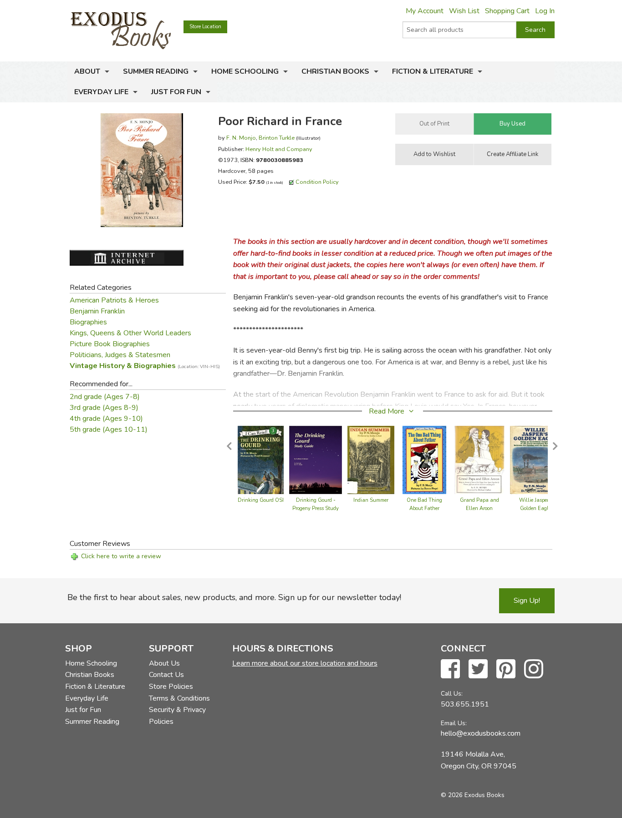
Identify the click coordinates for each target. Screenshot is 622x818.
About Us (164, 663)
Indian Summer (370, 500)
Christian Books (335, 71)
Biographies (88, 322)
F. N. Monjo (241, 137)
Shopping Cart (507, 11)
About (87, 71)
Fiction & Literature (432, 71)
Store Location (205, 26)
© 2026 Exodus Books (473, 795)
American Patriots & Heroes (114, 300)
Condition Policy (317, 182)
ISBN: (271, 160)
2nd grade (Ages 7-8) (105, 397)
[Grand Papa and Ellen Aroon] (479, 459)
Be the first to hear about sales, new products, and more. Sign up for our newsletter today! (234, 597)
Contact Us (166, 675)
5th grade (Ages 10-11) (109, 429)
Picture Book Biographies (110, 344)
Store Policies (171, 687)
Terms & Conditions (179, 698)
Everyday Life (101, 92)
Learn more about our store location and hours (304, 663)
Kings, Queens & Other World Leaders (130, 333)
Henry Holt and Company (278, 149)
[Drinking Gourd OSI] (261, 459)
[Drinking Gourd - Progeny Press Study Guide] (315, 459)
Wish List (464, 11)
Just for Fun (176, 92)
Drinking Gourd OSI (261, 500)
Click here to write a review (121, 556)
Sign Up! (527, 601)
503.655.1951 (465, 704)
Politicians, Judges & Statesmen (120, 355)
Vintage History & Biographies (145, 366)
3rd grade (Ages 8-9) (104, 408)
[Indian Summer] (370, 459)
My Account (425, 11)
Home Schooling (245, 71)
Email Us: (454, 723)
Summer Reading (156, 71)
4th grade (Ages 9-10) (106, 419)
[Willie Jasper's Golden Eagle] (535, 459)
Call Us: (452, 693)
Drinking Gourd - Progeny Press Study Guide (315, 508)
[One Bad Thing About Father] (424, 459)
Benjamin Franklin (97, 311)
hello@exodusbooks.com (480, 733)
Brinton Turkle (277, 137)
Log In (545, 11)
